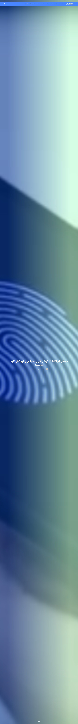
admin (42, 369)
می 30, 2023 (37, 369)
